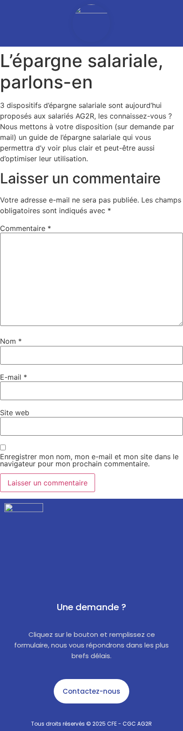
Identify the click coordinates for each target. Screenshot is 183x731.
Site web (14, 412)
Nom (11, 341)
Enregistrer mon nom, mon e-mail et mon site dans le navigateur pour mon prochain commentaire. (89, 460)
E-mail (13, 377)
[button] (11, 23)
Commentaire (25, 228)
